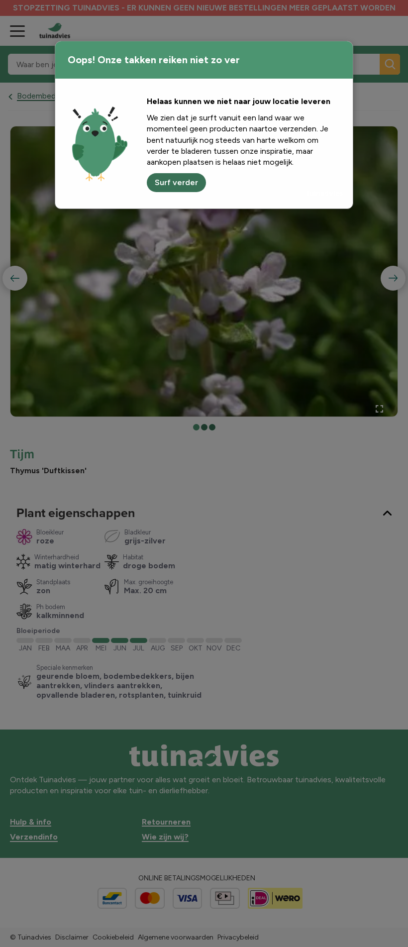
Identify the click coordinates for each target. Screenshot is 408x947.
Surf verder (176, 182)
